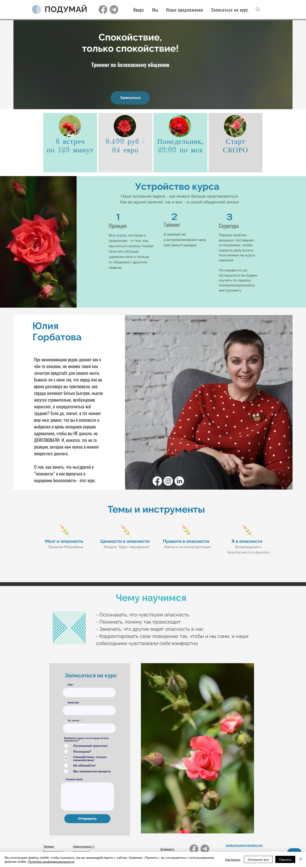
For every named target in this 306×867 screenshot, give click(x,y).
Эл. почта (73, 720)
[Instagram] (168, 481)
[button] (181, 9)
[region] (70, 142)
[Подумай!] (103, 9)
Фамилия (73, 702)
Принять (285, 859)
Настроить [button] (232, 859)
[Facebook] (157, 481)
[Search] (258, 9)
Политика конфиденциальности (51, 861)
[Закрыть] (300, 859)
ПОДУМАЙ (66, 9)
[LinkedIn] (179, 481)
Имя (70, 685)
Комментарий (74, 779)
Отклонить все (258, 859)
